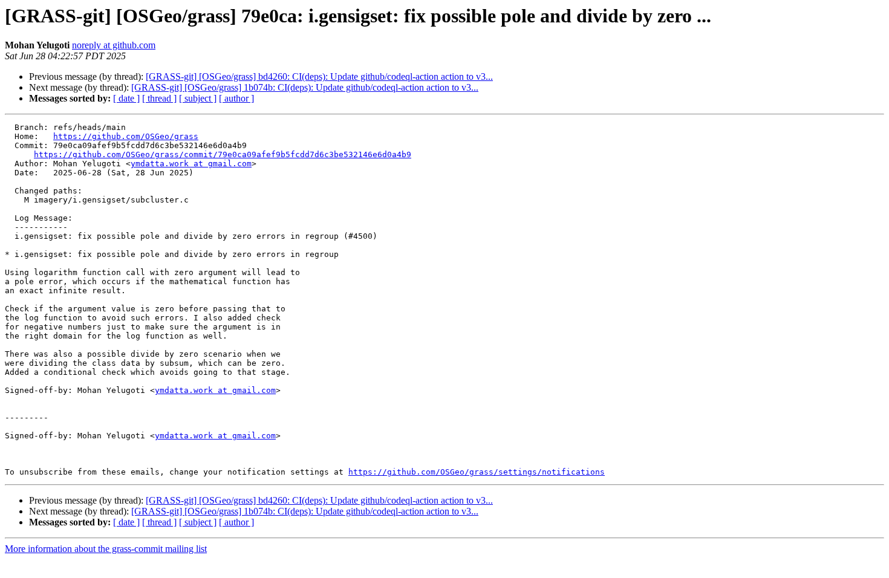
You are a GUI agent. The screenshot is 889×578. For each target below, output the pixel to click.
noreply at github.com (113, 45)
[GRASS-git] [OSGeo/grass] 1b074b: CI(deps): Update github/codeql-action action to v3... (304, 87)
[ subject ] (198, 98)
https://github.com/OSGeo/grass (125, 136)
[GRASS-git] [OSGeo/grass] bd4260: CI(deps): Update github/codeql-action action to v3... (319, 76)
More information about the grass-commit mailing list (106, 549)
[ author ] (236, 98)
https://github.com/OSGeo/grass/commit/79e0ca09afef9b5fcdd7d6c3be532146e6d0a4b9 (222, 154)
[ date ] (126, 98)
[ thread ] (159, 98)
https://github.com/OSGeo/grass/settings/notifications (476, 471)
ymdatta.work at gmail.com (191, 163)
